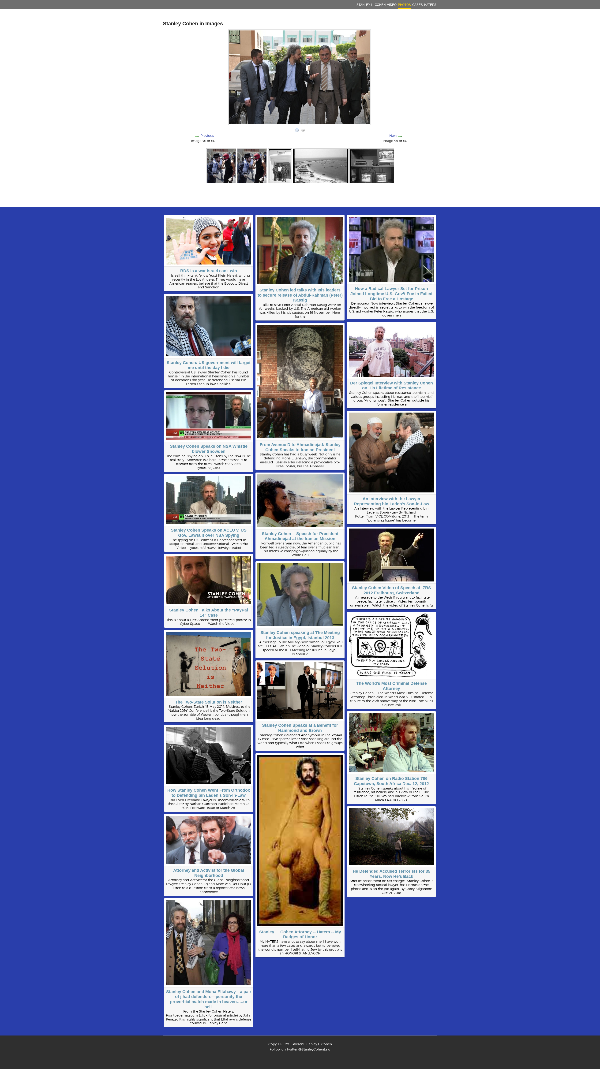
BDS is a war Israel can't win (208, 270)
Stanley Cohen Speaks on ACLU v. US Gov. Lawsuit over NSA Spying (209, 533)
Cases (417, 5)
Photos (404, 5)
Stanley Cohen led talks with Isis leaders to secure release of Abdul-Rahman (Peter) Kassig (300, 295)
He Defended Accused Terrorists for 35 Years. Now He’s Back (391, 874)
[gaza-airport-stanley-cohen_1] (280, 166)
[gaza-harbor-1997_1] (321, 166)
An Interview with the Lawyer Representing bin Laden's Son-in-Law (391, 501)
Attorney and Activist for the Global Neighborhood (208, 873)
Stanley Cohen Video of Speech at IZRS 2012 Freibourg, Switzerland (391, 590)
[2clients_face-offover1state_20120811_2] (252, 166)
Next (393, 136)
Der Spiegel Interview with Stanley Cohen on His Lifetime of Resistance (391, 386)
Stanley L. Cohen (371, 5)
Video (392, 5)
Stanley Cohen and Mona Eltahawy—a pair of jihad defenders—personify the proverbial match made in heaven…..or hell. (208, 999)
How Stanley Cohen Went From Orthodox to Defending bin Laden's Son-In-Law (208, 793)
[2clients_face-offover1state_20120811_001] (221, 166)
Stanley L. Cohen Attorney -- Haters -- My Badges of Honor (300, 934)
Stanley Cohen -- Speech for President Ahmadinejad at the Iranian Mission (300, 536)
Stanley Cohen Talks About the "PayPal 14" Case (208, 613)
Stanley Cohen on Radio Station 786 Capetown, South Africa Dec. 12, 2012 (391, 781)
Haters (430, 5)
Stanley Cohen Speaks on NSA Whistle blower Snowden (209, 449)
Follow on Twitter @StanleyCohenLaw (300, 1049)
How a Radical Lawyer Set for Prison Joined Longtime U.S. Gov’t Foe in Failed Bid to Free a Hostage (391, 293)
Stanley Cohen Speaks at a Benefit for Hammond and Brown (300, 728)
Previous (207, 136)
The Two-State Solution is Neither (208, 702)
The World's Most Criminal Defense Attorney (391, 686)
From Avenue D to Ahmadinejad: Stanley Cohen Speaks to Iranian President (300, 447)
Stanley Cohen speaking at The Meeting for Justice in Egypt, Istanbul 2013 (300, 635)
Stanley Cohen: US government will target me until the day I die (209, 365)
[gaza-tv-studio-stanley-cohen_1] (376, 166)
